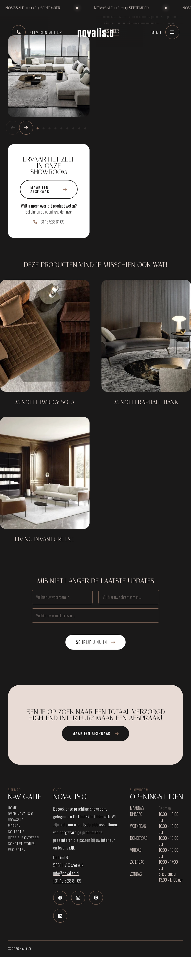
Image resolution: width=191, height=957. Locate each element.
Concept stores (21, 843)
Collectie (16, 831)
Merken (14, 825)
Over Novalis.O (21, 813)
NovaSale (15, 819)
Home (12, 807)
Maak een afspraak (39, 189)
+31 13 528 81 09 (51, 222)
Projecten (17, 849)
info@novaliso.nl (66, 873)
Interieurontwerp (23, 837)
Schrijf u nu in (91, 642)
